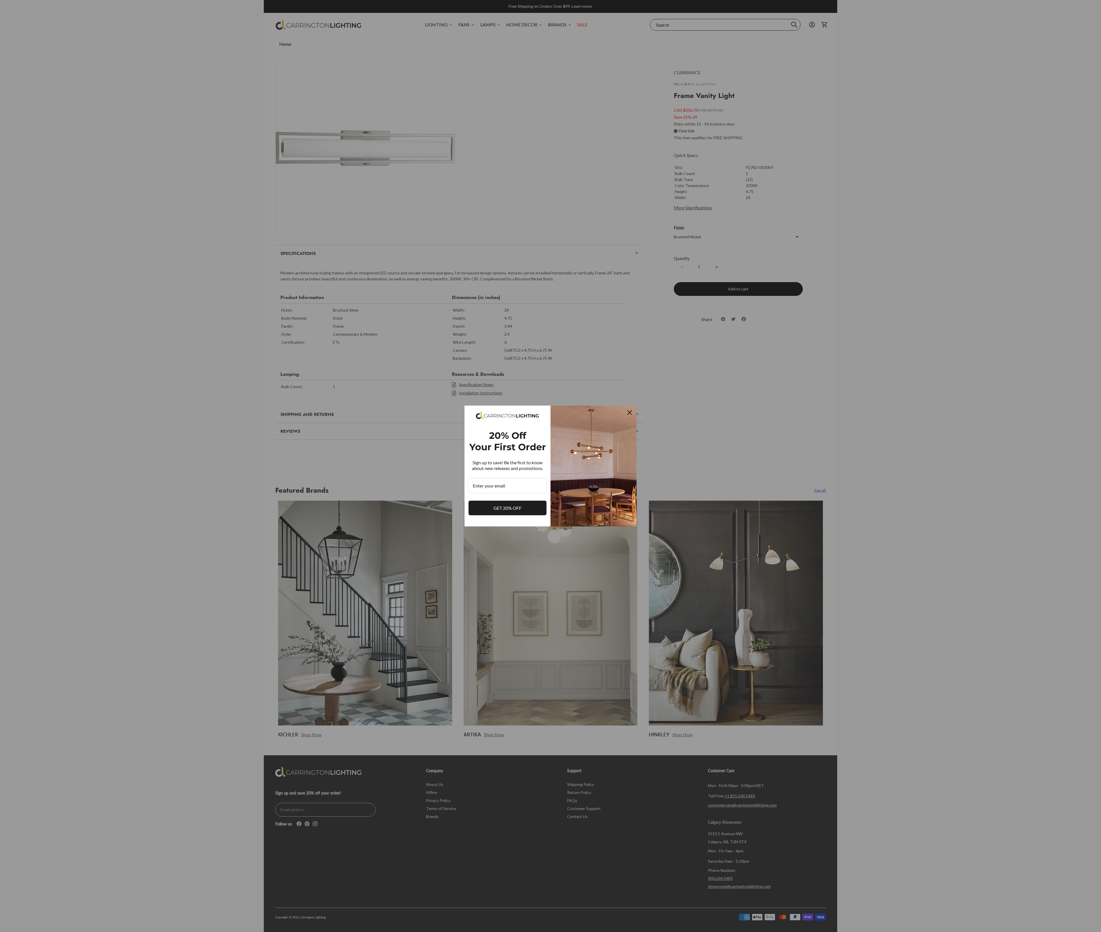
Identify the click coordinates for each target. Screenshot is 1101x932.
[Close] (630, 412)
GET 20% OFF (507, 508)
